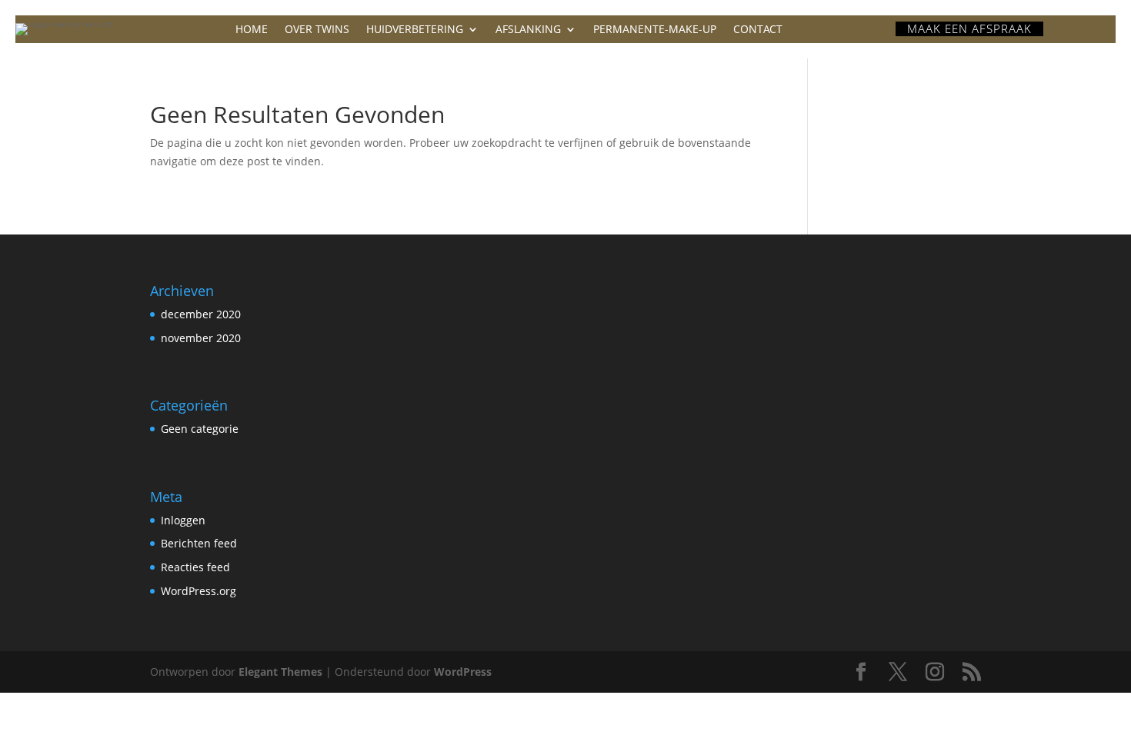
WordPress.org (198, 591)
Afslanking (528, 30)
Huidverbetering (414, 30)
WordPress (463, 671)
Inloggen (183, 520)
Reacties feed (195, 567)
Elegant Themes (280, 671)
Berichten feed (199, 543)
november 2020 (201, 338)
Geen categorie (200, 428)
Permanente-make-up (654, 30)
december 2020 (201, 314)
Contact (757, 30)
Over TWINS (317, 30)
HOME (251, 30)
